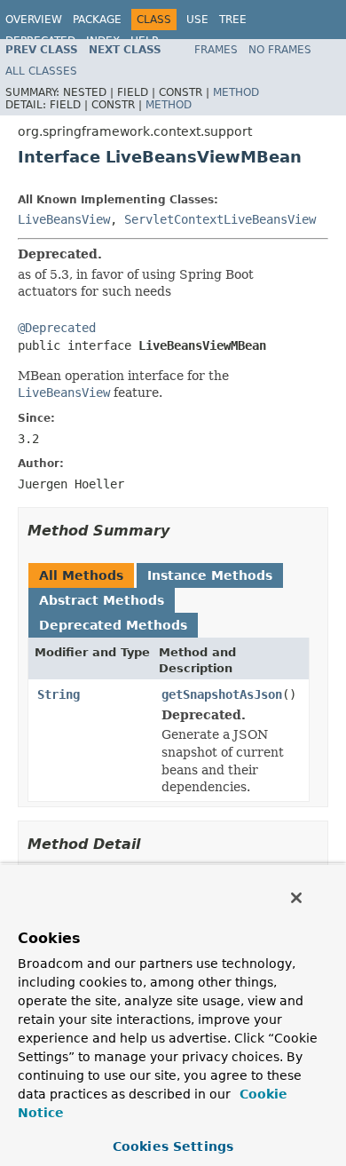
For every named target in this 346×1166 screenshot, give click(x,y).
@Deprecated (57, 328)
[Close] (296, 897)
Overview (33, 19)
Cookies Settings (173, 1146)
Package (97, 19)
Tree (233, 19)
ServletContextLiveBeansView (220, 219)
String (58, 694)
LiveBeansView (64, 219)
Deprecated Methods (113, 625)
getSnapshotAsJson (221, 694)
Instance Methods (209, 575)
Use (197, 19)
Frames (216, 50)
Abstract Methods (101, 600)
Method (236, 92)
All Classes (41, 71)
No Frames (279, 50)
